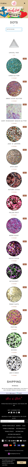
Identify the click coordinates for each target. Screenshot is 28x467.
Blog (23, 425)
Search (18, 425)
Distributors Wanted (14, 434)
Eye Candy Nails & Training (14, 437)
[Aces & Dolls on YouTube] (19, 412)
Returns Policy (21, 428)
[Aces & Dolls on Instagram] (16, 412)
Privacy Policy (9, 431)
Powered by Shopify (19, 450)
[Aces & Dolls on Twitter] (9, 412)
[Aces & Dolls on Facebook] (11, 412)
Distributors (19, 431)
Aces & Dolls (13, 450)
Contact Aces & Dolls (8, 425)
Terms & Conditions (8, 428)
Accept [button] (21, 462)
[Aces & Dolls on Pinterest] (14, 412)
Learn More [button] (4, 464)
